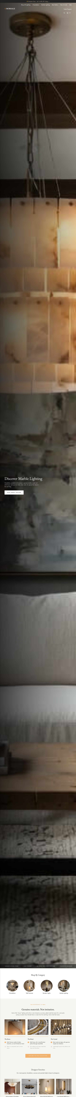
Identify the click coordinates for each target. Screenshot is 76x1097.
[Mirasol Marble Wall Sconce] (46, 1086)
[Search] (64, 12)
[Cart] (67, 12)
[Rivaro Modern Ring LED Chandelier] (29, 1086)
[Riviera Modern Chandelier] (12, 1086)
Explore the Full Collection (38, 1055)
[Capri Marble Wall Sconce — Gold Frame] (64, 1086)
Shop (46, 1)
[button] (6, 987)
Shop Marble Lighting (14, 492)
